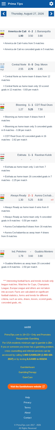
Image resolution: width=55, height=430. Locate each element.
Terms (27, 407)
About (27, 412)
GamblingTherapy (28, 372)
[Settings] (51, 3)
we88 (27, 327)
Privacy (27, 402)
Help (27, 397)
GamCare (28, 377)
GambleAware (27, 367)
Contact (27, 417)
